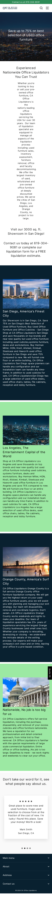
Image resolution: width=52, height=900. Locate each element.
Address (7, 875)
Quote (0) (50, 673)
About (6, 866)
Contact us (8, 883)
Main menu (9, 858)
